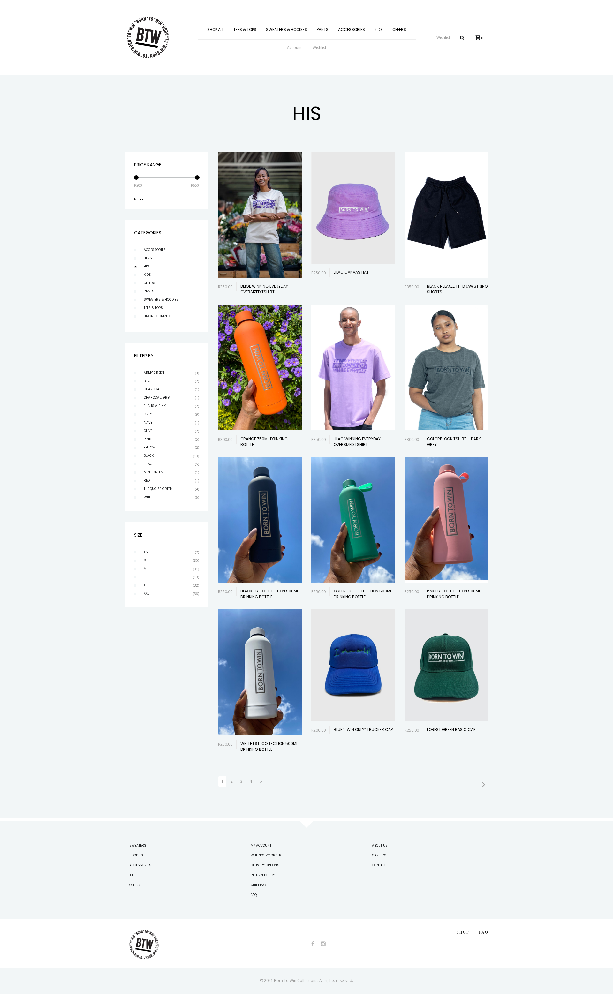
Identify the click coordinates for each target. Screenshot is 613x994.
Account (294, 47)
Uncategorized (157, 316)
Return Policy (263, 875)
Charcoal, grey (157, 397)
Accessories (351, 29)
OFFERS (399, 29)
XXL (146, 593)
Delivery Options (265, 865)
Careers (379, 855)
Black (149, 455)
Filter (139, 199)
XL (145, 585)
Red (147, 480)
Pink (147, 439)
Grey (148, 414)
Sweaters (137, 845)
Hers (148, 258)
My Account (261, 845)
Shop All (215, 29)
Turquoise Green (158, 488)
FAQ (254, 894)
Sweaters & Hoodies (286, 29)
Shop (463, 932)
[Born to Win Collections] (148, 37)
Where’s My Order (266, 855)
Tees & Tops (244, 29)
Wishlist (319, 47)
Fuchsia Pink (155, 405)
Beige (148, 381)
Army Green (154, 372)
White (148, 497)
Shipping (258, 885)
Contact (379, 865)
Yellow (149, 447)
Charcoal (152, 389)
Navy (148, 422)
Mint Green (153, 472)
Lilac (148, 464)
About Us (380, 845)
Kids (379, 29)
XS (146, 552)
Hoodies (136, 855)
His (146, 266)
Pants (323, 29)
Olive (148, 430)
